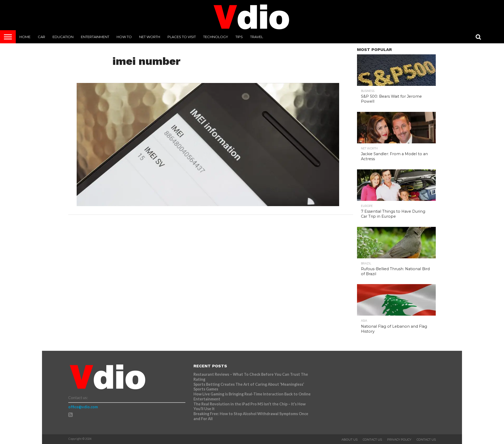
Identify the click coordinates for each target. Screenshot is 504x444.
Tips (239, 37)
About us (350, 439)
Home (24, 37)
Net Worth (149, 37)
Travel (256, 37)
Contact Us (372, 439)
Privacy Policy (399, 439)
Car (41, 37)
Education (63, 37)
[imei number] (208, 204)
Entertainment (95, 37)
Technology (215, 37)
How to (124, 37)
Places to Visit (181, 37)
